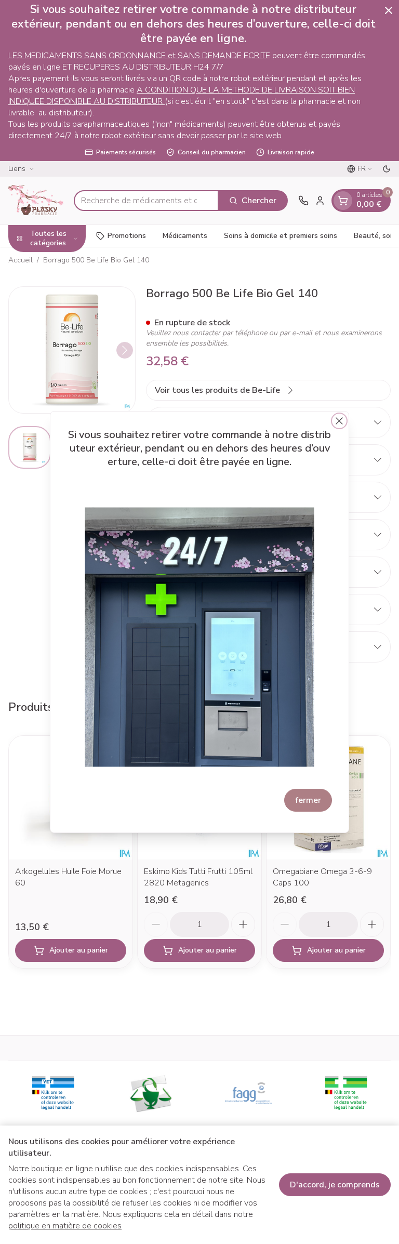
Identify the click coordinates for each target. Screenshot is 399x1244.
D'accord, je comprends (335, 1184)
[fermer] (339, 421)
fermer (308, 800)
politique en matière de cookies (65, 1226)
